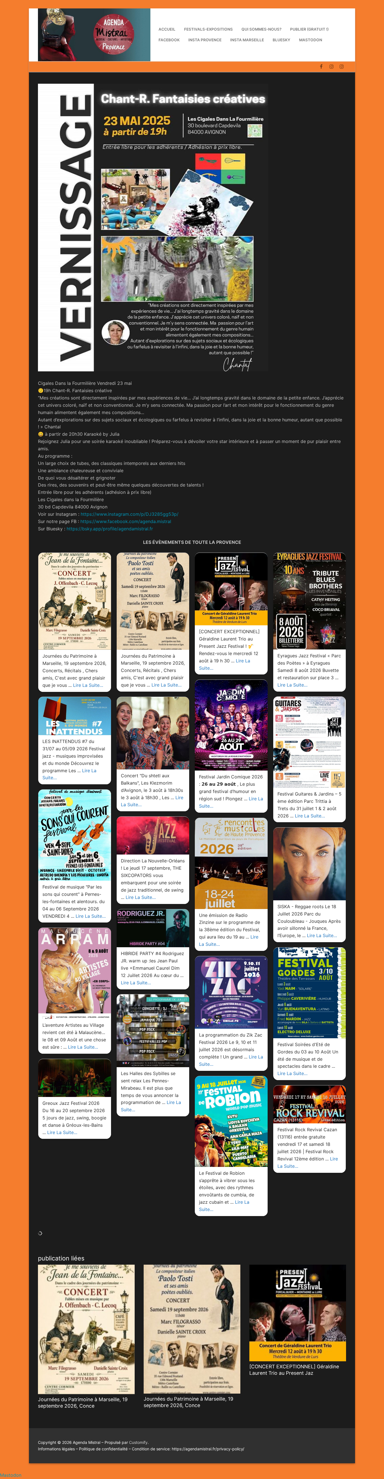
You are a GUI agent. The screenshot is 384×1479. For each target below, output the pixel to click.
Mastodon (10, 1475)
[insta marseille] (331, 66)
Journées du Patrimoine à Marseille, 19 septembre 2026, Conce (83, 1402)
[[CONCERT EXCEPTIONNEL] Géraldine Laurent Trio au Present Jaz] (297, 1313)
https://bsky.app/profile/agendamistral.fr (110, 528)
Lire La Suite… (88, 685)
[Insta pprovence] (341, 66)
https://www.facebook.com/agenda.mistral (125, 521)
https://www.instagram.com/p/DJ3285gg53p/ (130, 514)
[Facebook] (321, 66)
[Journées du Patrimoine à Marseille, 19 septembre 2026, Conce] (86, 1329)
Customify (138, 1442)
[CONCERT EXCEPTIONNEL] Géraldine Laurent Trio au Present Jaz (294, 1370)
